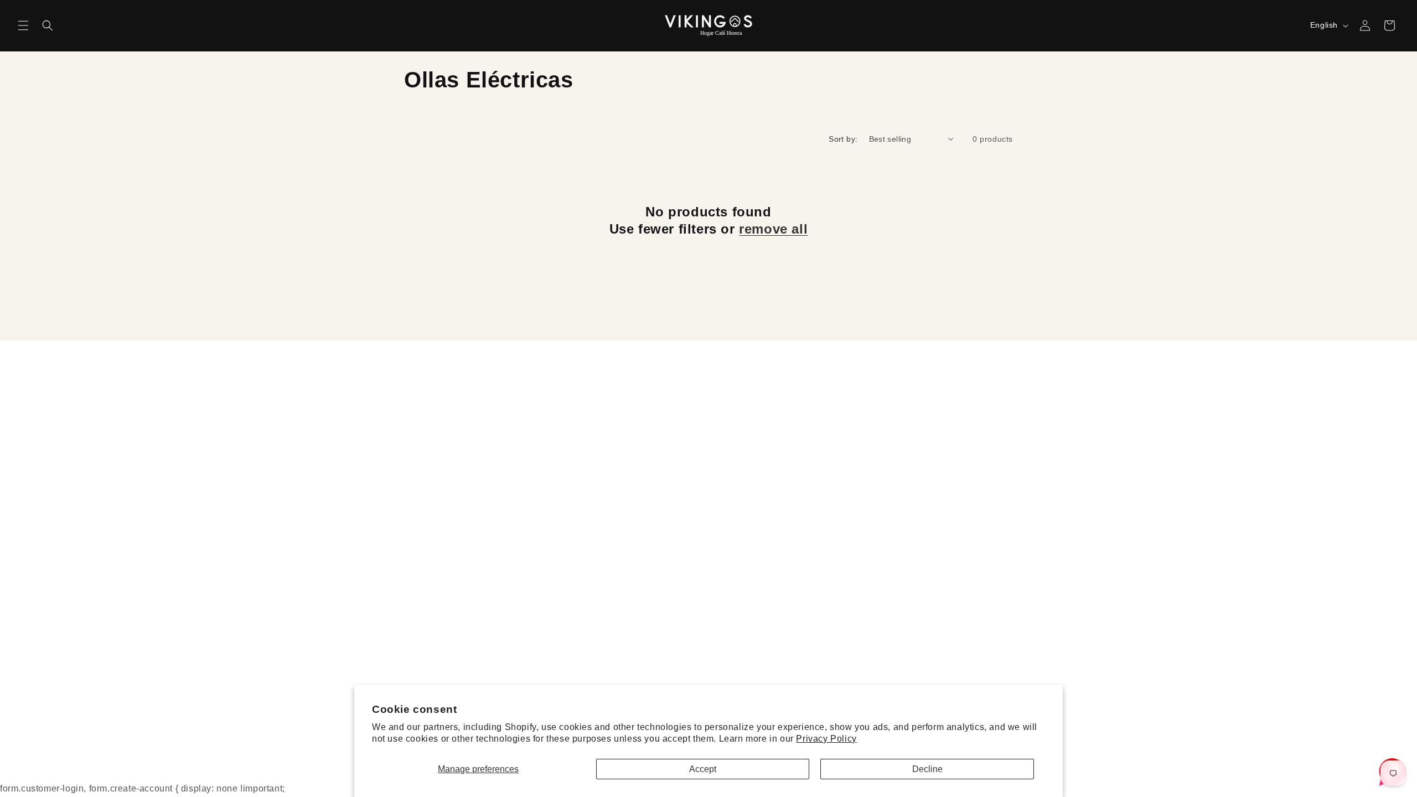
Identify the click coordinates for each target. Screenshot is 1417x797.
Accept (702, 769)
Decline (927, 769)
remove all (773, 228)
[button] (23, 25)
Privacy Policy (826, 738)
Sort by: (843, 138)
